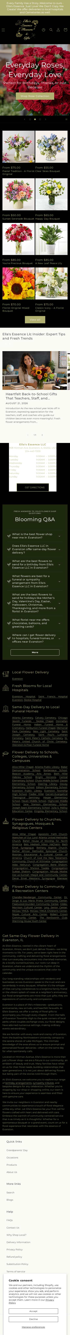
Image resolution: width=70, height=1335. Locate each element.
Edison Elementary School (51, 787)
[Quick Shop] (43, 30)
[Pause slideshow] (66, 119)
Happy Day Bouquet (47, 218)
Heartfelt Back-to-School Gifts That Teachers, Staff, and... (31, 396)
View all (35, 319)
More (35, 652)
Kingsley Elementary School (50, 811)
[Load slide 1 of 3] (30, 119)
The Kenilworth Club (53, 917)
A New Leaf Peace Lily (48, 263)
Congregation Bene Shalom (50, 864)
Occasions (12, 1157)
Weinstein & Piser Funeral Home (30, 744)
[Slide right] (42, 435)
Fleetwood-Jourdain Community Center (35, 904)
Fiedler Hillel (36, 794)
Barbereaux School (55, 770)
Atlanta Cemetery (22, 717)
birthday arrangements (18, 1082)
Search (10, 1192)
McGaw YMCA (20, 910)
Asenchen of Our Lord (24, 837)
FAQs (10, 1220)
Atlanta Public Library (47, 766)
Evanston (17, 678)
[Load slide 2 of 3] (35, 119)
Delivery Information (18, 1242)
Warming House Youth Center (29, 921)
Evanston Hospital (23, 696)
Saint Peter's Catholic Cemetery (44, 738)
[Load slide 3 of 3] (40, 119)
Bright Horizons (45, 777)
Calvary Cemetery (45, 717)
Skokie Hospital (33, 699)
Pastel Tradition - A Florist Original (18, 172)
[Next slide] (45, 119)
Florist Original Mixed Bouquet (15, 309)
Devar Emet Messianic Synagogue (33, 878)
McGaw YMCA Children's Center (48, 910)
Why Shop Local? (16, 1234)
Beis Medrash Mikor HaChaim (42, 844)
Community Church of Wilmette (31, 861)
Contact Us (13, 1227)
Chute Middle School (47, 780)
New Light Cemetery (46, 731)
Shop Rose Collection (35, 95)
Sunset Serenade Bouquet (18, 218)
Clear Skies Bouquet (47, 171)
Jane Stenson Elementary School (45, 804)
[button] (51, 29)
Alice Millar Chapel (23, 766)
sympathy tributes (43, 1082)
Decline (33, 1319)
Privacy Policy (15, 1249)
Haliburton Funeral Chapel (41, 727)
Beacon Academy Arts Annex (31, 773)
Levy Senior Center (55, 907)
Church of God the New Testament (45, 857)
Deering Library (47, 783)
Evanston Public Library (27, 790)
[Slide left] (27, 435)
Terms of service (16, 1271)
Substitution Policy (17, 1264)
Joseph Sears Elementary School (31, 807)
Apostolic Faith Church (52, 834)
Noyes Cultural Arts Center (29, 914)
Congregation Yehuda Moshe (49, 871)
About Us (12, 1172)
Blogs (10, 1199)
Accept (33, 1311)
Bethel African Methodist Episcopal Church (39, 851)
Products (12, 1164)
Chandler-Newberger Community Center (37, 897)
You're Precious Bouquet (17, 263)
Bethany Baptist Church (51, 847)
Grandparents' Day (17, 1150)
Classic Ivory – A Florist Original (49, 309)
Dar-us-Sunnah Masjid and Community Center (39, 874)
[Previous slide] (24, 119)
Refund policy (14, 1256)
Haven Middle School (33, 800)
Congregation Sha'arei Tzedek (30, 868)
